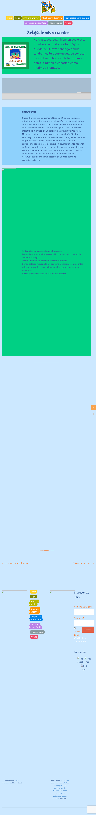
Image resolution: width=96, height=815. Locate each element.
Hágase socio (56, 23)
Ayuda (68, 23)
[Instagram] (84, 668)
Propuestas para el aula (77, 18)
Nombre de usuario (83, 607)
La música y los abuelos (16, 563)
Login (17, 18)
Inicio (9, 18)
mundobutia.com (46, 550)
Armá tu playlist (31, 18)
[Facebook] (80, 660)
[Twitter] (88, 660)
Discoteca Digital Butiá (35, 23)
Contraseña (79, 618)
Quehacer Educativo (52, 18)
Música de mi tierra (82, 563)
